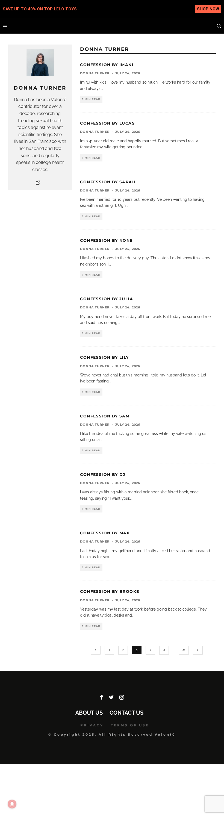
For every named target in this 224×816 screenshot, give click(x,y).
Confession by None (106, 240)
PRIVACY (92, 725)
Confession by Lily (104, 357)
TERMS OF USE (130, 725)
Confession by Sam (104, 416)
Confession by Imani (107, 64)
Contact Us (126, 712)
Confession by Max (104, 533)
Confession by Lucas (107, 123)
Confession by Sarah (107, 181)
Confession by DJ (102, 474)
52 (183, 650)
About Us (89, 712)
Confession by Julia (106, 298)
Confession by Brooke (109, 591)
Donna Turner (95, 73)
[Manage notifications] (12, 804)
